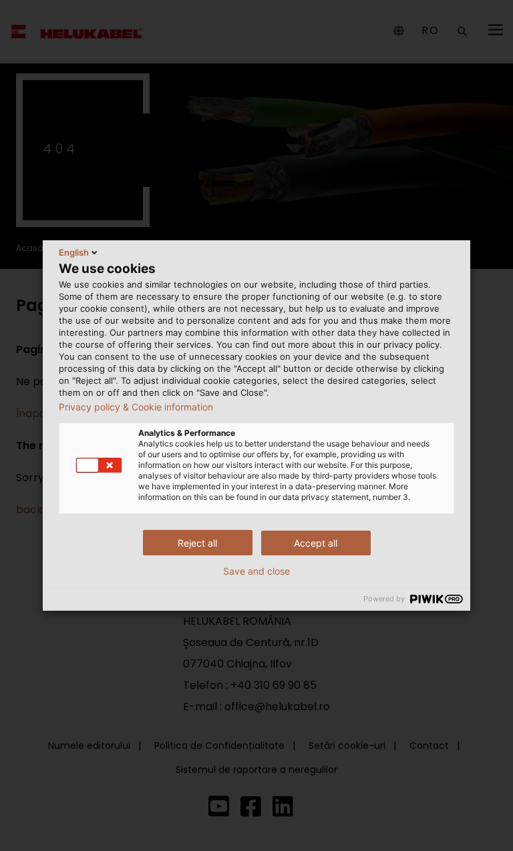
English (74, 252)
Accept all (315, 543)
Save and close (256, 571)
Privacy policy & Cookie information (136, 407)
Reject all (197, 543)
